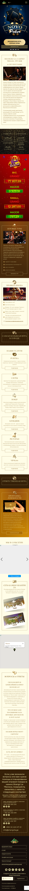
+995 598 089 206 (9, 804)
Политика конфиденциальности (14, 321)
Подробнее (14, 368)
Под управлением (6, 888)
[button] (2, 559)
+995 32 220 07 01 (14, 827)
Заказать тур (14, 46)
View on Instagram (15, 576)
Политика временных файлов (8, 886)
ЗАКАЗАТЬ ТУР (14, 273)
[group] (14, 559)
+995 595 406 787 (9, 821)
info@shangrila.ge (10, 830)
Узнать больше (14, 532)
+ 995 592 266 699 (10, 813)
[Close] (23, 643)
